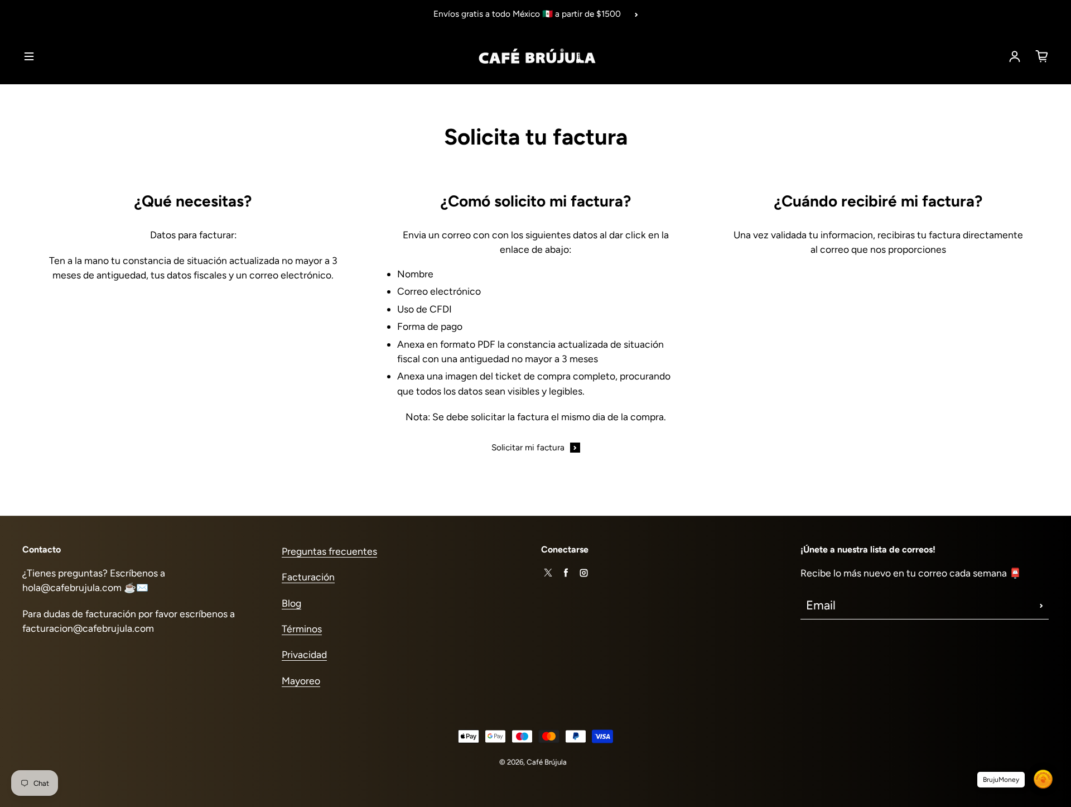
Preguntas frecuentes (329, 551)
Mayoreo (301, 680)
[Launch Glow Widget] (1043, 779)
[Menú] (29, 56)
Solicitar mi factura (528, 447)
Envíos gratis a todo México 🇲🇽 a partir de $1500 (527, 13)
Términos (302, 629)
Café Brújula (547, 761)
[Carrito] (1042, 56)
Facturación (308, 577)
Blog (291, 603)
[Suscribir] (1041, 605)
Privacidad (304, 654)
